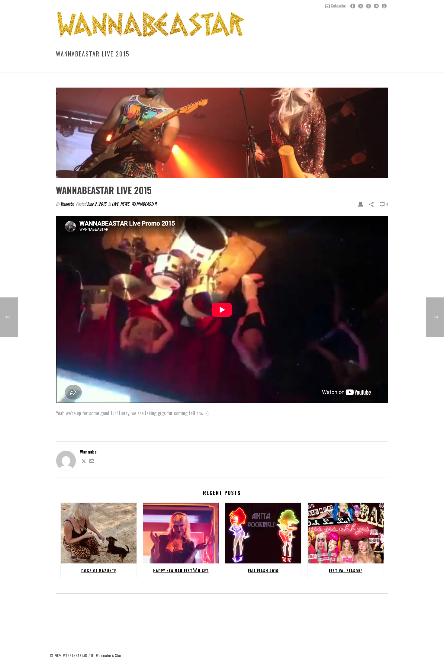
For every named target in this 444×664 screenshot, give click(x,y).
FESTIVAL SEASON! (345, 570)
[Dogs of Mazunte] (99, 533)
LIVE (335, 66)
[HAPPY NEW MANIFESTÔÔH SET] (181, 533)
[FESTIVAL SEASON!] (346, 533)
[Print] (360, 203)
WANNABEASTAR (143, 203)
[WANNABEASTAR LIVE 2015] (222, 133)
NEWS (323, 66)
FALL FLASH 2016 (263, 570)
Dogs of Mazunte (98, 570)
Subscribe (338, 5)
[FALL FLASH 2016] (263, 533)
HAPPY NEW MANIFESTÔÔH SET (180, 570)
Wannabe (67, 203)
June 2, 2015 (96, 203)
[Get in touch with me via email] (91, 461)
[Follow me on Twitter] (83, 461)
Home (311, 66)
